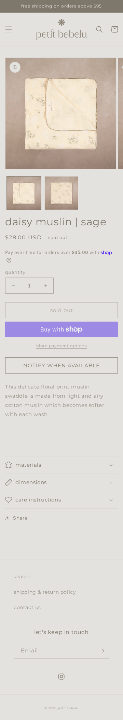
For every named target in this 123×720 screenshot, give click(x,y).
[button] (8, 29)
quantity (15, 272)
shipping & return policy (45, 592)
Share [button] (20, 518)
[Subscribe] (101, 651)
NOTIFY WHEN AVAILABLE (61, 365)
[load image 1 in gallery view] (24, 193)
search (22, 577)
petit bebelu (68, 708)
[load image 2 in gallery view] (61, 193)
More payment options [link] (61, 345)
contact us (27, 607)
